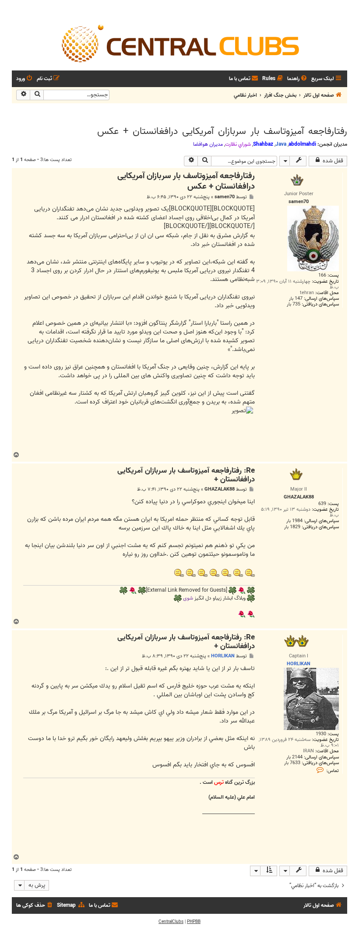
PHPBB (194, 921)
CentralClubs (170, 921)
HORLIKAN (223, 656)
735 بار (293, 304)
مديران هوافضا (208, 144)
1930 (321, 734)
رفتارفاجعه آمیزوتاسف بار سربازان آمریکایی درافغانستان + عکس (222, 131)
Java (280, 144)
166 (322, 275)
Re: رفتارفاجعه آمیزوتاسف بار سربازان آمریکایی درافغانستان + (186, 475)
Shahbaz (263, 144)
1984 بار (294, 521)
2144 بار (294, 757)
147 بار (296, 299)
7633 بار (292, 763)
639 (322, 504)
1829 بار (292, 527)
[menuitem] (297, 79)
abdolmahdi (302, 144)
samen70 (225, 197)
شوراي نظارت (238, 144)
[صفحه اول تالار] (179, 43)
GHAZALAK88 (219, 489)
